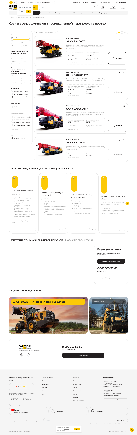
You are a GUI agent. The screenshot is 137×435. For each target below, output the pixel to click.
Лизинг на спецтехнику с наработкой (52, 194)
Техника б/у (47, 13)
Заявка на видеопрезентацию (111, 261)
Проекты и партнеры (104, 2)
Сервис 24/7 (91, 13)
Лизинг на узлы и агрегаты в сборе (113, 197)
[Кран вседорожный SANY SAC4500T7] (49, 149)
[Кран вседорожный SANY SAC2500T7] (49, 118)
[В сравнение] (119, 38)
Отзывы (93, 2)
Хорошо (77, 429)
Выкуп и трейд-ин (104, 13)
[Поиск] (94, 7)
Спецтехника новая (33, 13)
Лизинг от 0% (71, 13)
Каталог (12, 17)
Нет (22, 11)
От (11, 42)
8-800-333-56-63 (121, 2)
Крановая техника (23, 17)
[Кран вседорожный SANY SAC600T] (49, 50)
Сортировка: (44, 32)
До (22, 42)
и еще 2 (116, 400)
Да (28, 11)
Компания (76, 377)
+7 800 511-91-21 (107, 392)
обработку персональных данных (120, 423)
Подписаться (120, 420)
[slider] (12, 39)
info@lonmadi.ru (101, 271)
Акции (81, 13)
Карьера (85, 2)
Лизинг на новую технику (22, 191)
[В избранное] (124, 38)
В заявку (119, 58)
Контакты (116, 13)
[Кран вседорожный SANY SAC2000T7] (49, 84)
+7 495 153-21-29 (108, 383)
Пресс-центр (76, 2)
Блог (43, 394)
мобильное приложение (27, 393)
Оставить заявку (83, 355)
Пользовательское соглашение (117, 431)
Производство (59, 13)
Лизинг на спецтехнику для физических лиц (82, 195)
